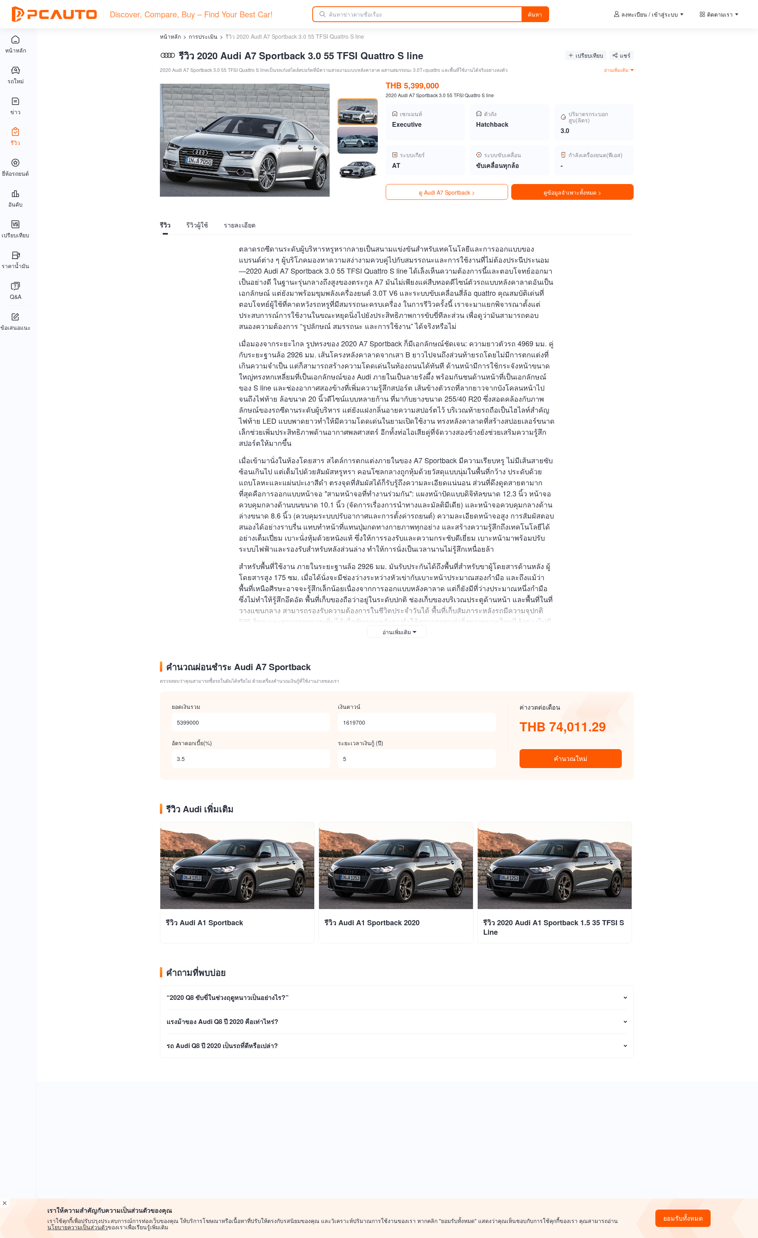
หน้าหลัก (170, 36)
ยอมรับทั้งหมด (683, 1218)
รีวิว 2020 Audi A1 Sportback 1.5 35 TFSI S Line (553, 927)
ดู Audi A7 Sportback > (447, 192)
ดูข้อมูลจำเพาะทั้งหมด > (572, 192)
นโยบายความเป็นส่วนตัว (77, 1227)
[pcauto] (54, 14)
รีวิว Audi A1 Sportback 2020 (372, 922)
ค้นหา (535, 14)
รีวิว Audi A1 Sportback (204, 922)
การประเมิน (203, 36)
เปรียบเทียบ (589, 55)
